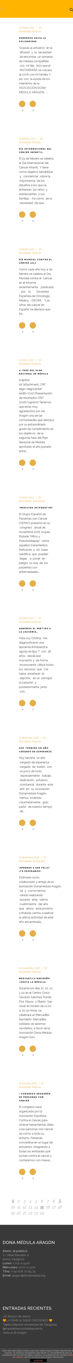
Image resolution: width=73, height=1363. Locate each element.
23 (36, 1213)
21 (24, 1213)
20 (19, 1213)
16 (48, 1207)
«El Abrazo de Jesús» (17, 1316)
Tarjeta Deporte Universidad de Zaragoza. (30, 1324)
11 (18, 1207)
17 (54, 1207)
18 (60, 1207)
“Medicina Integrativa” (36, 508)
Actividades (25, 501)
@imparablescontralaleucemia (22, 1328)
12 (24, 1207)
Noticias (36, 142)
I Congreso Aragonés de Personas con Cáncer (35, 1097)
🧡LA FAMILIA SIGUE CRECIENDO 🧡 (27, 1320)
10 (13, 1207)
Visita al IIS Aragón (15, 1332)
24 (42, 1213)
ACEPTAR (38, 1361)
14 (36, 1207)
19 (13, 1213)
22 (30, 1213)
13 (30, 1207)
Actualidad (25, 31)
